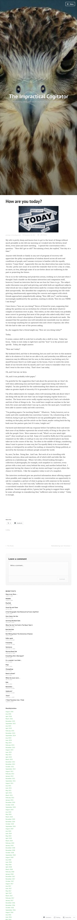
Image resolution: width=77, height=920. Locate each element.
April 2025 (9, 728)
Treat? (8, 695)
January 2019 (9, 845)
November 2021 (10, 778)
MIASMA (8, 599)
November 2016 (10, 905)
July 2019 (8, 831)
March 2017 (9, 896)
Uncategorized (16, 235)
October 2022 (10, 766)
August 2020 (9, 809)
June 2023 (9, 752)
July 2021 (8, 786)
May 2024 (8, 743)
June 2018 (9, 862)
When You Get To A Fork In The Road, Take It (19, 625)
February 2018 (10, 872)
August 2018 (9, 857)
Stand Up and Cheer (12, 607)
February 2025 (10, 731)
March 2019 (9, 841)
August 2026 (9, 712)
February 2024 (10, 745)
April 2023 (9, 757)
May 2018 (8, 864)
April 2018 (9, 867)
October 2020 (10, 805)
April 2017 (9, 893)
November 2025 (10, 721)
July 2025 (8, 726)
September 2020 (11, 807)
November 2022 (10, 764)
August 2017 (9, 884)
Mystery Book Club (11, 651)
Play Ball (8, 603)
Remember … (10, 687)
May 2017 (8, 891)
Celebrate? (9, 691)
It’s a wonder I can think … (14, 660)
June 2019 (9, 833)
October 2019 (10, 824)
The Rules (10, 546)
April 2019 (9, 838)
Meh (7, 682)
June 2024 (9, 740)
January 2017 (9, 900)
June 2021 (9, 788)
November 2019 (10, 821)
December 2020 (10, 802)
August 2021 (9, 783)
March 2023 (9, 759)
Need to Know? (10, 673)
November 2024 (10, 733)
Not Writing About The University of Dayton (19, 634)
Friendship (9, 643)
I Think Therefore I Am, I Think (15, 700)
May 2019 (8, 836)
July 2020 (8, 812)
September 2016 (11, 910)
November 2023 (10, 747)
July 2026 (8, 714)
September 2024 (11, 735)
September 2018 (11, 855)
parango (8, 235)
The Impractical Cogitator (38, 96)
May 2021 (8, 790)
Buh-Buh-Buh (10, 629)
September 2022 (11, 769)
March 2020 (9, 817)
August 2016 (9, 912)
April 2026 (9, 716)
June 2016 (9, 917)
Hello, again (9, 638)
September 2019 (11, 826)
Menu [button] (71, 4)
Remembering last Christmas (60, 546)
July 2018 (8, 860)
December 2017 (10, 876)
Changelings (9, 669)
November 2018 (10, 850)
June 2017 (9, 888)
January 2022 (9, 776)
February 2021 (10, 798)
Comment (62, 579)
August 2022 (9, 771)
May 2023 (8, 755)
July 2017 (8, 886)
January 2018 (9, 874)
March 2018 (9, 869)
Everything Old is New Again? (15, 656)
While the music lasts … (13, 678)
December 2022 (10, 762)
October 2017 (10, 881)
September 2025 (11, 723)
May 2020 (8, 814)
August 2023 (9, 750)
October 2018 (10, 852)
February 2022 (10, 774)
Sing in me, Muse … (11, 594)
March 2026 (9, 719)
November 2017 (10, 879)
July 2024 (8, 738)
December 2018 (10, 848)
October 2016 (10, 907)
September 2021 (11, 781)
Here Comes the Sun (12, 616)
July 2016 (8, 915)
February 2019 (10, 843)
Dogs (7, 665)
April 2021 (9, 793)
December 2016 (10, 903)
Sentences (9, 647)
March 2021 (9, 795)
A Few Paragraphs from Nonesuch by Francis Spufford (22, 612)
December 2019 (10, 819)
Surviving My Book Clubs (13, 621)
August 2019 (9, 829)
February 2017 (10, 898)
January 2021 (9, 800)
